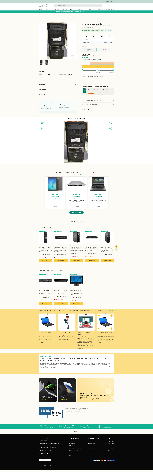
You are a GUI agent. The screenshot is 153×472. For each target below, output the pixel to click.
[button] (43, 191)
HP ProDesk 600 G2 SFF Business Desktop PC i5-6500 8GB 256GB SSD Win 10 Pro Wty (60, 249)
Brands (107, 1)
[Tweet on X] (86, 109)
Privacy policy (110, 441)
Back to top (76, 431)
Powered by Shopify (49, 465)
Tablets (71, 9)
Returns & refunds (92, 443)
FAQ (111, 1)
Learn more (111, 310)
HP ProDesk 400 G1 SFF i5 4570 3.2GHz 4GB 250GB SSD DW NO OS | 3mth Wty (76, 249)
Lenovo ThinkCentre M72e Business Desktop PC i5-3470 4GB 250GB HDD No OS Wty (107, 249)
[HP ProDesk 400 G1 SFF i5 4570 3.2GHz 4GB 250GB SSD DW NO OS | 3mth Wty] (76, 237)
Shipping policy (110, 443)
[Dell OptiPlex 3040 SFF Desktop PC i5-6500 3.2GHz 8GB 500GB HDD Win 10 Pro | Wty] (45, 237)
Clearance (91, 9)
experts (82, 221)
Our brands (72, 443)
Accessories (79, 9)
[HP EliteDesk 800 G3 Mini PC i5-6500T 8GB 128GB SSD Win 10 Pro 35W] (92, 237)
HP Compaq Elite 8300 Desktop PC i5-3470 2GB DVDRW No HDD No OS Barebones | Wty (44, 292)
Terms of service (110, 448)
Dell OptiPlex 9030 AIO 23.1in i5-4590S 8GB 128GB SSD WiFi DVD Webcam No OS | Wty (76, 292)
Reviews (71, 455)
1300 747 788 (111, 9)
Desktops (48, 9)
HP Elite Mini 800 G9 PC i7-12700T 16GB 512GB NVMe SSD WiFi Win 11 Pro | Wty (60, 292)
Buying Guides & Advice (75, 448)
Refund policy (110, 445)
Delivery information (92, 441)
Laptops (41, 9)
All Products (46, 16)
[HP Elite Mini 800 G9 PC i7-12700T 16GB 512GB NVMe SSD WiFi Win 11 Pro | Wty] (61, 280)
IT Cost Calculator (73, 450)
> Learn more (43, 369)
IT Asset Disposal (99, 9)
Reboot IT (43, 465)
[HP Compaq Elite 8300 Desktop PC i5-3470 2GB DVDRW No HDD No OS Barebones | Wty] (45, 280)
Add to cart (91, 93)
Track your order (91, 445)
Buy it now (98, 66)
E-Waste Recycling (73, 445)
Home (40, 16)
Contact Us (72, 452)
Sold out (102, 63)
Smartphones (56, 9)
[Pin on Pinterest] (90, 109)
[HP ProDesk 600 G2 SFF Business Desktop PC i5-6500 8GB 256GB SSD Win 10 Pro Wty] (61, 237)
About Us (71, 441)
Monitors (65, 9)
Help (105, 9)
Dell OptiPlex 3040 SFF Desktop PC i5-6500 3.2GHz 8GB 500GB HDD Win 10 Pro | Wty (45, 249)
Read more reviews (76, 212)
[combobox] (78, 5)
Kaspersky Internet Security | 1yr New (99, 89)
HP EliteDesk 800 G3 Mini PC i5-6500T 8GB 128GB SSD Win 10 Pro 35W (91, 249)
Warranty (109, 450)
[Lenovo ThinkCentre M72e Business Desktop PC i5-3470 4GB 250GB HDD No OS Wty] (107, 237)
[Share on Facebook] (88, 109)
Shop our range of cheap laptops (90, 11)
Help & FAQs (91, 448)
